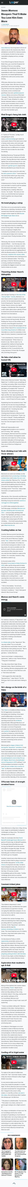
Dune (12, 988)
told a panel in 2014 (9, 173)
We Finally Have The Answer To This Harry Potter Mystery (20, 1174)
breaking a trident (12, 929)
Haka (5, 710)
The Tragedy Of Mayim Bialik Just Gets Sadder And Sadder (6, 1153)
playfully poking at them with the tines (13, 954)
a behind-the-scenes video (16, 254)
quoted (6, 731)
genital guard (12, 166)
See (7, 541)
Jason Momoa (5, 48)
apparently (4, 941)
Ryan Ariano (6, 24)
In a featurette (5, 642)
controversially (10, 139)
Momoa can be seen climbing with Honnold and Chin (13, 510)
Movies (3, 7)
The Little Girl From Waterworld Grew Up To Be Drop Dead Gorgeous (20, 1153)
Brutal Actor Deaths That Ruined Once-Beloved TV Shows (7, 1173)
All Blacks (19, 720)
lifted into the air (9, 525)
